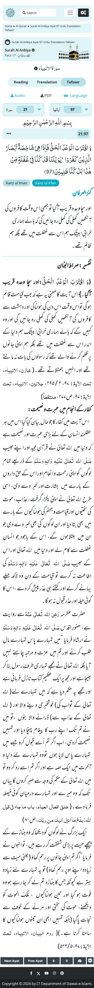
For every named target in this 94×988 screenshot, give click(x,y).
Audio (19, 95)
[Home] (10, 12)
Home (8, 26)
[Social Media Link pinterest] (62, 973)
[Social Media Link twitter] (39, 973)
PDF (48, 95)
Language (78, 95)
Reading (21, 82)
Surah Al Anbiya (18, 50)
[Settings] (83, 12)
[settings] (90, 961)
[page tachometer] (79, 961)
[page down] (66, 961)
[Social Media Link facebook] (31, 973)
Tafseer (73, 82)
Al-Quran (21, 26)
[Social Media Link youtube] (47, 973)
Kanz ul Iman (16, 183)
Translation (47, 82)
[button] (9, 134)
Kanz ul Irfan (45, 183)
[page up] (53, 961)
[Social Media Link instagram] (55, 973)
